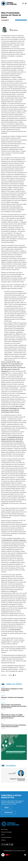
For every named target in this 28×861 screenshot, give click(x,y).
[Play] (3, 855)
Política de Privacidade (6, 832)
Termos (3, 834)
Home (2, 9)
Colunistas (11, 9)
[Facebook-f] (2, 845)
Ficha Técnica (4, 829)
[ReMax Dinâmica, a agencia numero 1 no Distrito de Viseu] (14, 759)
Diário (2, 723)
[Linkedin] (12, 845)
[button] (13, 675)
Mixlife (23, 850)
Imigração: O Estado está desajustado (17, 779)
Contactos (3, 840)
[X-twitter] (10, 845)
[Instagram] (5, 845)
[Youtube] (7, 845)
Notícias (6, 9)
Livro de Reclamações (6, 837)
